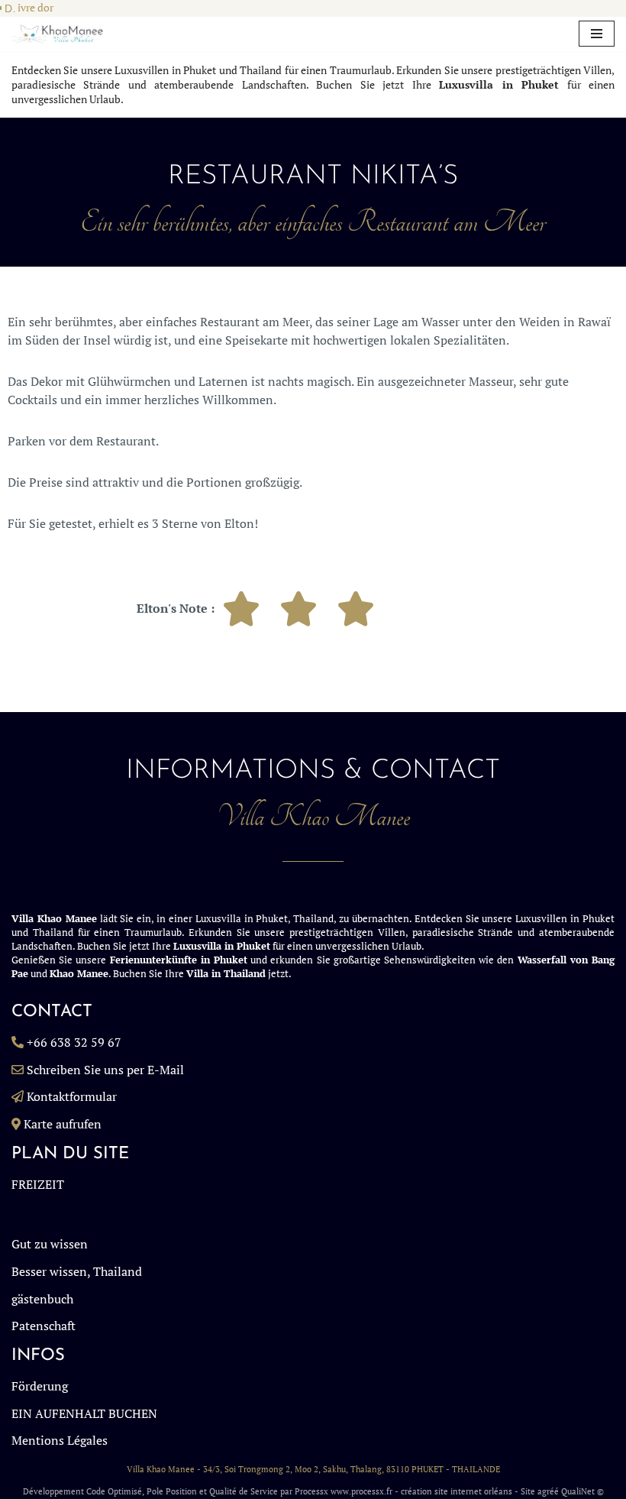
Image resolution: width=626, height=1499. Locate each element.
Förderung (39, 1386)
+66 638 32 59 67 (74, 1042)
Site (528, 1491)
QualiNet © (582, 1491)
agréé (548, 1491)
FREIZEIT (37, 1184)
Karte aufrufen (63, 1123)
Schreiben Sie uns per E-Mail (105, 1069)
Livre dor (32, 8)
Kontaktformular (72, 1096)
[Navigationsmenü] (597, 34)
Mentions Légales (59, 1440)
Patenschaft (43, 1325)
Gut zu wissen (49, 1243)
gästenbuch (42, 1298)
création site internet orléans (456, 1491)
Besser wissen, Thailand (76, 1271)
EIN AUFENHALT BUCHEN (84, 1413)
